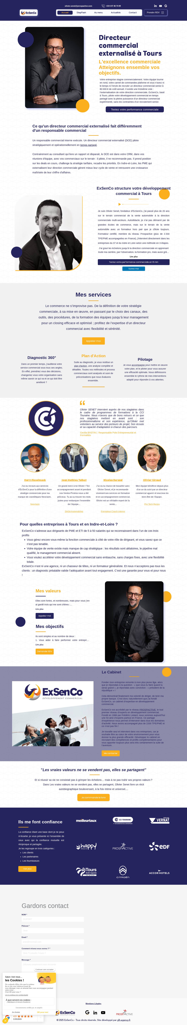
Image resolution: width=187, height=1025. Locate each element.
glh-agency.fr (123, 1020)
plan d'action (80, 366)
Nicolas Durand (113, 480)
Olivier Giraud (152, 480)
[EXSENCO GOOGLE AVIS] (87, 1012)
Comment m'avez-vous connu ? (36, 948)
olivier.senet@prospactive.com (78, 6)
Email (24, 937)
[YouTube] (103, 1012)
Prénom (25, 926)
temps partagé (88, 145)
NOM (24, 915)
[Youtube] (160, 5)
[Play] (120, 204)
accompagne (138, 365)
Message (26, 960)
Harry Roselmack (35, 480)
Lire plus (134, 256)
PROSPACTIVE (148, 709)
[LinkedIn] (155, 5)
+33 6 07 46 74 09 (113, 6)
